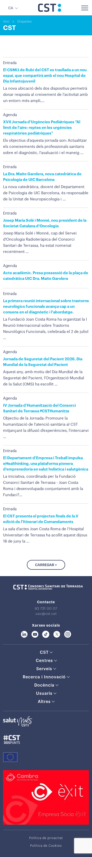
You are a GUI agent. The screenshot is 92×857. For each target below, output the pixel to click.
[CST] (49, 10)
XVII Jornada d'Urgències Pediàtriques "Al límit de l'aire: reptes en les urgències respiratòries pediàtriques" (41, 127)
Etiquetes (24, 21)
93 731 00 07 (46, 608)
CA (10, 8)
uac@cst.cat (46, 613)
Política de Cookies (46, 845)
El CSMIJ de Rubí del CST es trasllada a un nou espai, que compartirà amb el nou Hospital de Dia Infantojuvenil (45, 75)
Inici (6, 21)
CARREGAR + (46, 565)
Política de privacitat (46, 838)
